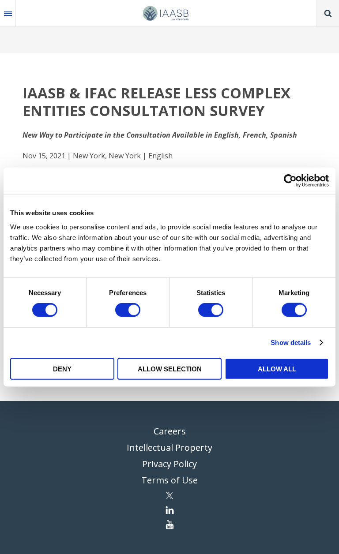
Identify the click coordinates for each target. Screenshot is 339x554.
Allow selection (170, 368)
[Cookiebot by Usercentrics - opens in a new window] (290, 180)
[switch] (127, 310)
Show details (291, 342)
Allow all (277, 368)
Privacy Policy (169, 464)
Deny (62, 368)
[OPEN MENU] (8, 13)
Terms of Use (169, 480)
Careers (170, 431)
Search (328, 13)
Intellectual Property (169, 447)
